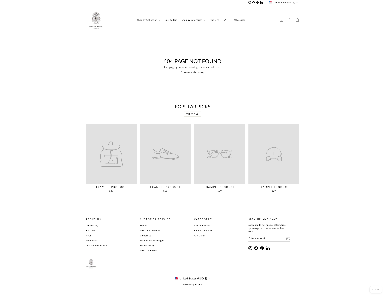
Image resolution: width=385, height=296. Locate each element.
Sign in (143, 225)
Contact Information (96, 245)
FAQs (88, 235)
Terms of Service (148, 250)
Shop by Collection (147, 19)
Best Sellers (171, 19)
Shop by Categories (192, 19)
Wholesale (240, 19)
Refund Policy (147, 245)
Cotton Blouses (202, 225)
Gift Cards (199, 235)
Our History (92, 225)
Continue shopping (192, 72)
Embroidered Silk (203, 230)
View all (192, 114)
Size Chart (91, 230)
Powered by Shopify (192, 284)
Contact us (145, 235)
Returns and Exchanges (152, 240)
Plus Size (214, 19)
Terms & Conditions (150, 230)
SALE (226, 19)
